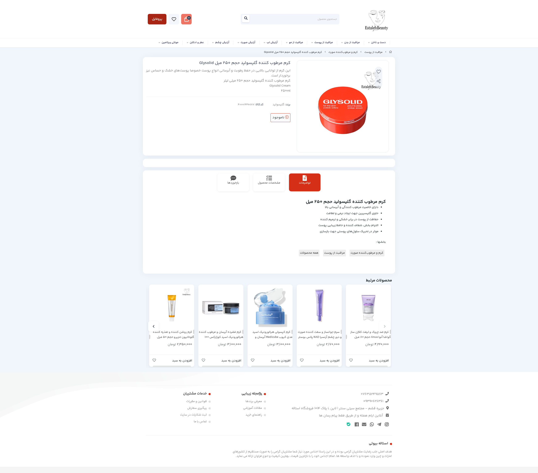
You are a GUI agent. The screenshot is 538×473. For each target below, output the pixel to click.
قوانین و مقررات (196, 401)
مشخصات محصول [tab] (269, 183)
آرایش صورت (248, 42)
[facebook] (356, 424)
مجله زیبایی (250, 393)
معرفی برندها (253, 401)
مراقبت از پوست (323, 42)
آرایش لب (272, 42)
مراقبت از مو (296, 42)
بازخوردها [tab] (233, 183)
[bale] (348, 424)
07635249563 (372, 394)
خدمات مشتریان (195, 393)
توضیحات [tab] (305, 183)
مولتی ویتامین (170, 42)
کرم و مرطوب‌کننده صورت (343, 52)
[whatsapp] (371, 424)
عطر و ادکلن (197, 42)
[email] (363, 424)
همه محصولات (309, 253)
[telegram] (378, 424)
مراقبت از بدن (352, 42)
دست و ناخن (378, 42)
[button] (384, 326)
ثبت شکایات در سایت (193, 415)
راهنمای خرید (253, 415)
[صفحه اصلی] (390, 52)
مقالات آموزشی (252, 408)
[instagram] (386, 424)
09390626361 (373, 401)
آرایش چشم (222, 42)
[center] (247, 19)
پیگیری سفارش (197, 408)
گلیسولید (278, 104)
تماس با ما (200, 421)
